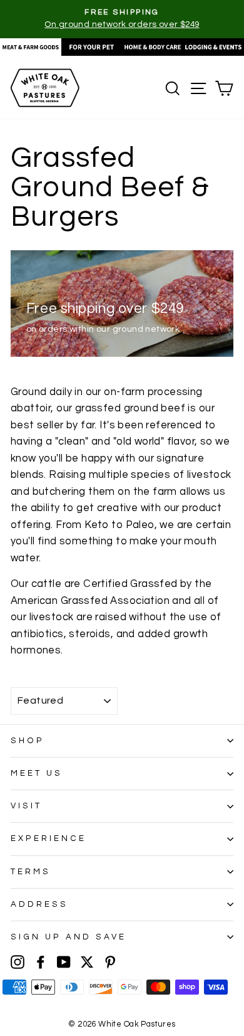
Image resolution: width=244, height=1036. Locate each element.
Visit (26, 805)
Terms (31, 871)
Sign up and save (68, 937)
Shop (27, 740)
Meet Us (37, 773)
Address (39, 904)
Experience (48, 838)
